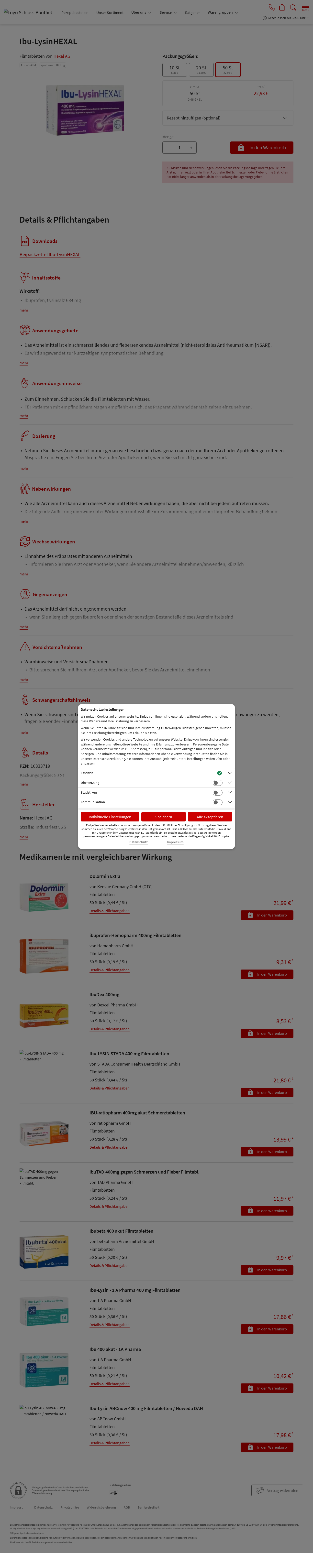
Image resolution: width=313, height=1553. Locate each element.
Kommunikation (93, 802)
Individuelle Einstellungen (110, 816)
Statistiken (89, 792)
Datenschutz (138, 842)
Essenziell (88, 773)
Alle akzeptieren (210, 816)
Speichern (163, 816)
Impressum (175, 842)
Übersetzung (90, 782)
